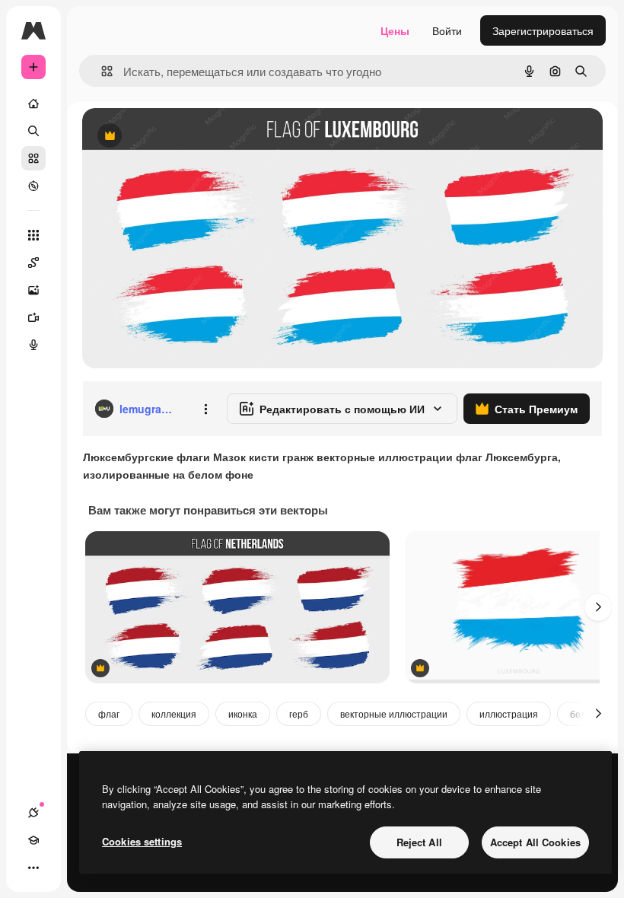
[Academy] (33, 840)
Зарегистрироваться (543, 30)
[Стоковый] (33, 158)
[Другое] (33, 867)
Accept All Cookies (535, 842)
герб (298, 713)
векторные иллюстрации (393, 713)
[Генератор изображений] (33, 290)
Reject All (419, 842)
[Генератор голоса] (33, 345)
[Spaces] (33, 262)
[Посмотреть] (33, 186)
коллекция (173, 713)
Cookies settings (142, 841)
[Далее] (598, 607)
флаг (108, 713)
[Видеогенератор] (33, 317)
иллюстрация (508, 713)
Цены (394, 30)
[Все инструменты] (33, 235)
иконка (242, 713)
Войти (447, 30)
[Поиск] (33, 131)
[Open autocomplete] (101, 71)
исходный (184, 137)
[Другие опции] (205, 408)
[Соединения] (33, 813)
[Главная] (33, 103)
